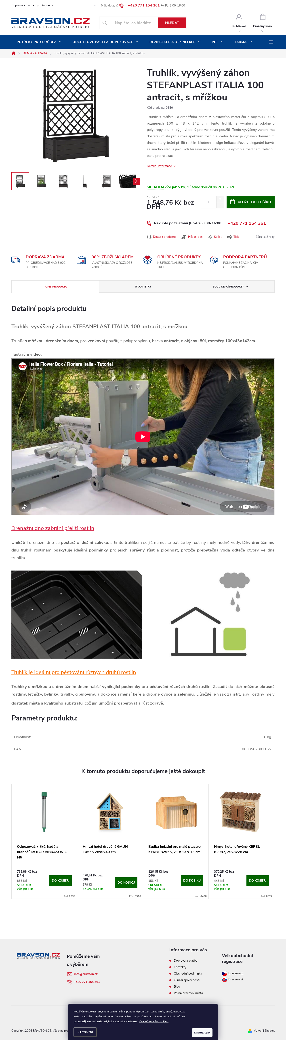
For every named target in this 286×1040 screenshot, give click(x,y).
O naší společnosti (187, 980)
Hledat (172, 22)
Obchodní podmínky (188, 973)
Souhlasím (202, 1032)
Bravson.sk (235, 979)
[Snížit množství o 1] (220, 205)
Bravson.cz (235, 973)
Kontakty (47, 5)
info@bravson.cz (86, 974)
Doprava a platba (22, 5)
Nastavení (85, 1032)
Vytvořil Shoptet (264, 1031)
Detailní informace (159, 166)
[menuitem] (39, 42)
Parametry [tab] (143, 286)
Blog (177, 986)
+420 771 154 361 (247, 223)
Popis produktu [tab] (55, 286)
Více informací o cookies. (153, 1021)
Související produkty (228, 286)
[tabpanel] (44, 841)
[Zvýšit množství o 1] (220, 199)
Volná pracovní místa (188, 993)
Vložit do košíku (254, 202)
